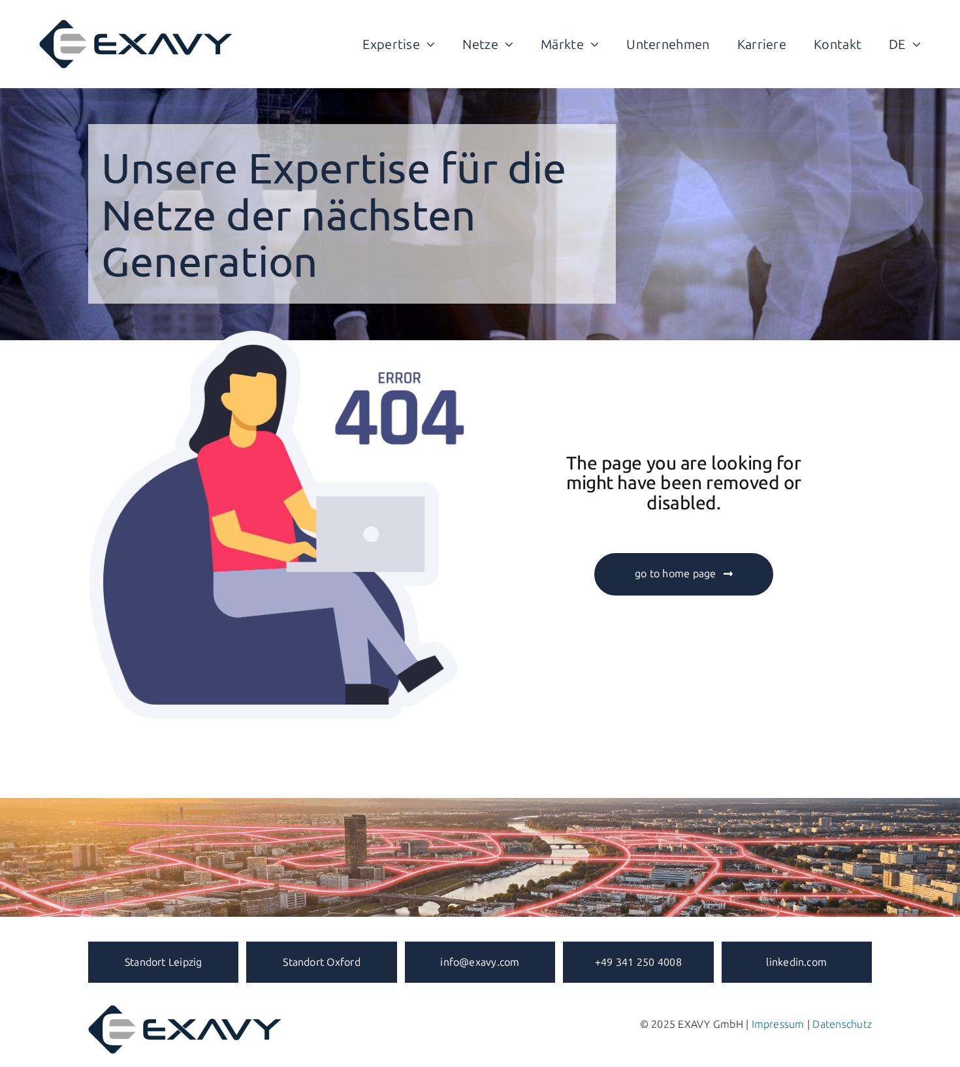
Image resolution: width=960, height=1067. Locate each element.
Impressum (778, 1024)
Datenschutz (842, 1024)
